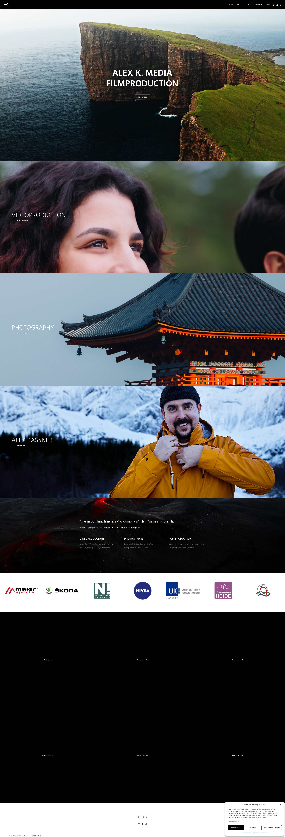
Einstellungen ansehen (272, 827)
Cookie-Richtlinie (246, 833)
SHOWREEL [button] (142, 97)
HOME (231, 5)
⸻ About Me (18, 445)
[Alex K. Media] (6, 4)
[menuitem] (231, 4)
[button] (280, 805)
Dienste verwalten (234, 821)
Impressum (264, 833)
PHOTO (248, 5)
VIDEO (239, 5)
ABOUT (268, 5)
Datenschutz (256, 833)
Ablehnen (253, 827)
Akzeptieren (235, 827)
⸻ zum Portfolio (20, 220)
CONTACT (258, 5)
